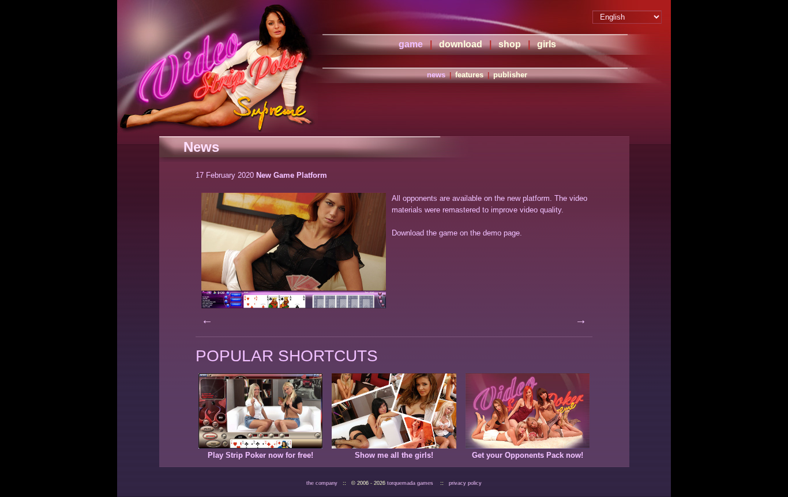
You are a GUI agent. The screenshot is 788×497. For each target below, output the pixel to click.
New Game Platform (291, 175)
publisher (510, 74)
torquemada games (410, 483)
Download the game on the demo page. (457, 233)
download (460, 44)
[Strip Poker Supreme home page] (217, 66)
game (411, 44)
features (469, 74)
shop (509, 44)
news (436, 74)
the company (321, 483)
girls (546, 44)
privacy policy (465, 483)
